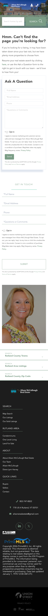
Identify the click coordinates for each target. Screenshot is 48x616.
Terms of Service (16, 164)
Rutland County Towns (16, 356)
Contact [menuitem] (6, 492)
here (4, 65)
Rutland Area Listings (16, 366)
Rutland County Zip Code (18, 376)
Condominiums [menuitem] (9, 436)
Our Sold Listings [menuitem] (10, 422)
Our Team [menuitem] (7, 462)
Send (9, 157)
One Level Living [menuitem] (10, 440)
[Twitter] (28, 526)
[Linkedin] (19, 526)
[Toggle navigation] (43, 5)
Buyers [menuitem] (5, 484)
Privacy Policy (25, 150)
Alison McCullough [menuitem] (10, 466)
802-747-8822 (37, 5)
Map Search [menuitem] (8, 414)
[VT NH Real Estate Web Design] (24, 596)
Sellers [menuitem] (5, 488)
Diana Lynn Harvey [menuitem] (10, 470)
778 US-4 (25, 508)
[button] (36, 21)
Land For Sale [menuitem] (8, 444)
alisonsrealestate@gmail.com (26, 514)
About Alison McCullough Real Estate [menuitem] (18, 458)
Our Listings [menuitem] (8, 418)
